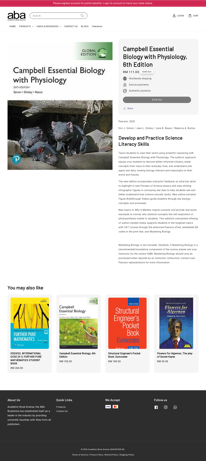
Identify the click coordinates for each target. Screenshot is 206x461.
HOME (12, 26)
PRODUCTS (25, 26)
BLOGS (84, 26)
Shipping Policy (126, 455)
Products (61, 407)
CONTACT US (71, 26)
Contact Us (62, 411)
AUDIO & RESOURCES (47, 26)
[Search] (82, 16)
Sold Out (157, 99)
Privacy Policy (96, 455)
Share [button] (130, 108)
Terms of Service (80, 455)
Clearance (97, 26)
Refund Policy (111, 455)
